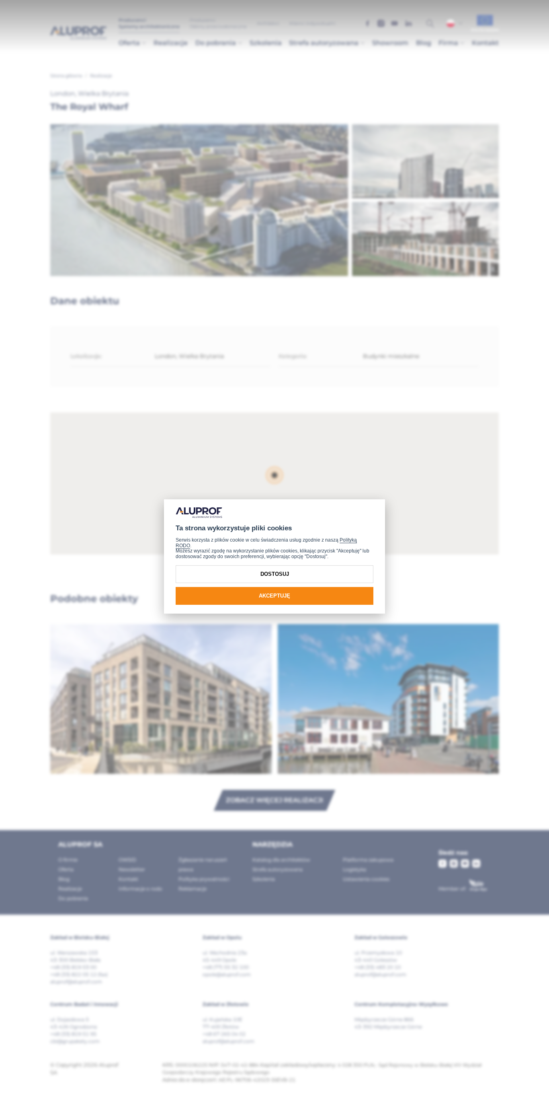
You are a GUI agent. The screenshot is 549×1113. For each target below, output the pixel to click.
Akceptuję (274, 596)
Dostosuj (274, 574)
